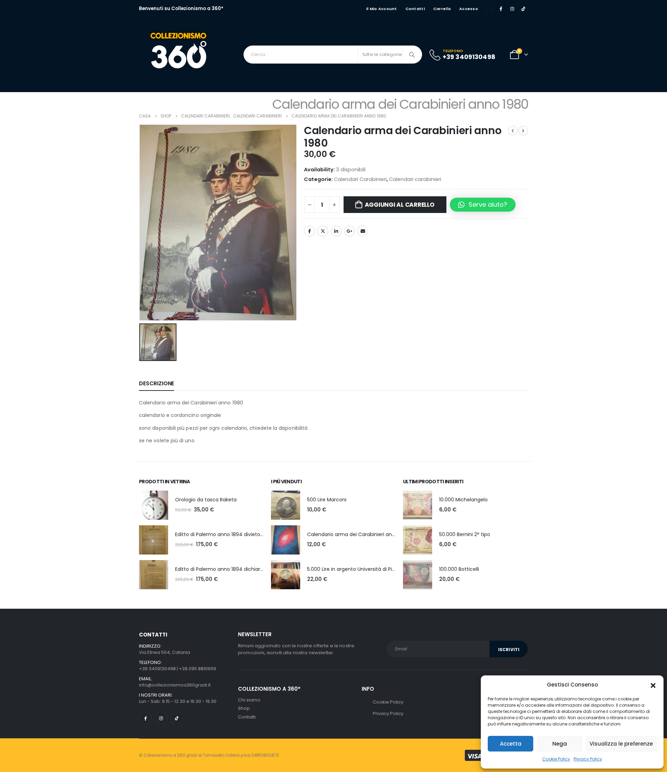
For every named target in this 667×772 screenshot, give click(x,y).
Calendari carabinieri (415, 179)
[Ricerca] (412, 54)
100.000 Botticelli (459, 569)
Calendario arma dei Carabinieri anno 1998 (358, 534)
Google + (349, 231)
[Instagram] (512, 8)
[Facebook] (500, 8)
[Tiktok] (523, 8)
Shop (244, 708)
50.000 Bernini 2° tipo (464, 534)
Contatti (415, 8)
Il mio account (381, 8)
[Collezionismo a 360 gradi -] (180, 55)
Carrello (442, 8)
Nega (559, 743)
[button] (653, 684)
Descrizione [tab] (156, 383)
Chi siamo (249, 700)
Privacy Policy (588, 759)
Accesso (468, 8)
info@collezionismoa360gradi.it (175, 685)
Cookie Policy (556, 759)
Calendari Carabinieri (360, 179)
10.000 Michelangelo (463, 499)
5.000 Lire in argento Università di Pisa (352, 569)
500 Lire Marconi (326, 499)
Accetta (510, 743)
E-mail (362, 231)
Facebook (309, 231)
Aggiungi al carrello (400, 204)
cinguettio (322, 231)
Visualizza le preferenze (621, 743)
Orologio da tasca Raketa (206, 499)
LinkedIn (336, 231)
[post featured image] (153, 505)
